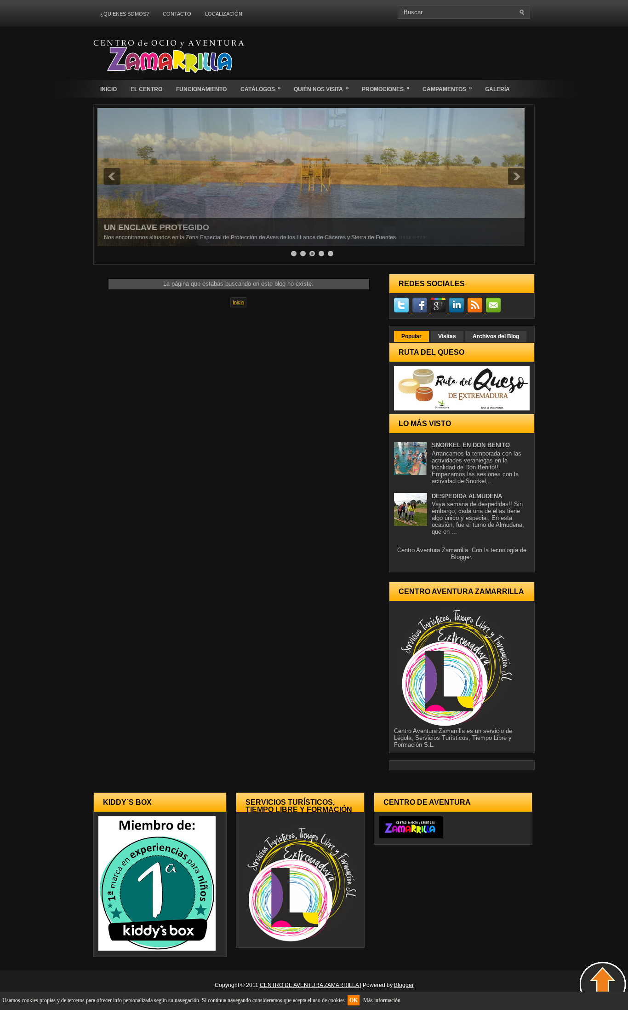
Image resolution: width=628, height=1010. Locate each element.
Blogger (461, 557)
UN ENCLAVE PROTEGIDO (156, 227)
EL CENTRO (146, 89)
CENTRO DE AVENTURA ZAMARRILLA (310, 985)
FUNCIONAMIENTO (201, 89)
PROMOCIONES (386, 88)
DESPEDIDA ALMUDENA (467, 496)
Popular (411, 336)
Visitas (447, 336)
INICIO (108, 89)
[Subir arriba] (603, 985)
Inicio (238, 302)
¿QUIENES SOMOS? (124, 14)
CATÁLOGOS (260, 88)
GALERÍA (497, 89)
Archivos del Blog (496, 336)
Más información (381, 1000)
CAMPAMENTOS (447, 88)
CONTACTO (177, 14)
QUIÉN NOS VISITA (321, 88)
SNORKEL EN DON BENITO (471, 445)
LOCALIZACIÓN (223, 14)
